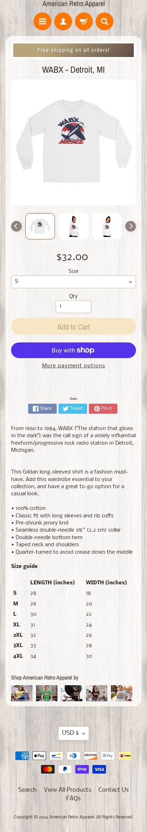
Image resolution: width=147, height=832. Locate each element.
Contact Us (113, 790)
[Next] (130, 226)
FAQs (73, 798)
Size (73, 271)
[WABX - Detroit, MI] (40, 226)
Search (27, 790)
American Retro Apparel (73, 3)
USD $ (70, 733)
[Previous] (16, 226)
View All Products (67, 790)
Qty (73, 296)
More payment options (73, 366)
